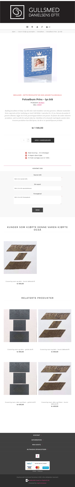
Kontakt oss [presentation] (38, 168)
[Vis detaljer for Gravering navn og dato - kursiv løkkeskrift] (20, 257)
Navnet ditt (38, 175)
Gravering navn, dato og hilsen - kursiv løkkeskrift (54, 403)
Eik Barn (41, 103)
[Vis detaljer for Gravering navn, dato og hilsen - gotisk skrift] (20, 378)
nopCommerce (41, 483)
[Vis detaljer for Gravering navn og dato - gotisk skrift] (20, 325)
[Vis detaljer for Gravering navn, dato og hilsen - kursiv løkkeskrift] (54, 378)
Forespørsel (37, 194)
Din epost (37, 184)
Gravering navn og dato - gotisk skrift (20, 349)
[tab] (37, 168)
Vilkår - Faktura (37, 471)
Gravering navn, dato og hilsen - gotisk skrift (20, 402)
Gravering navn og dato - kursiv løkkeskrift (20, 281)
